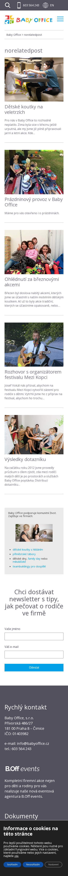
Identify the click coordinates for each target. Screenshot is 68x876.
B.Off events (31, 796)
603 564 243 (31, 5)
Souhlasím (12, 864)
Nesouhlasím (33, 864)
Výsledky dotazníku (25, 459)
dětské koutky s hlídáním (28, 549)
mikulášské (19, 561)
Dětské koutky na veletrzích (24, 109)
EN (52, 5)
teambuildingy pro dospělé (29, 566)
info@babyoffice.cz (33, 743)
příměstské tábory (24, 554)
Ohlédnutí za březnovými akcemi (32, 282)
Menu (60, 17)
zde (16, 856)
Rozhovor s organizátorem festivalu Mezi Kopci (33, 374)
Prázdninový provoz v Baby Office (34, 202)
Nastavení (53, 864)
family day (34, 558)
